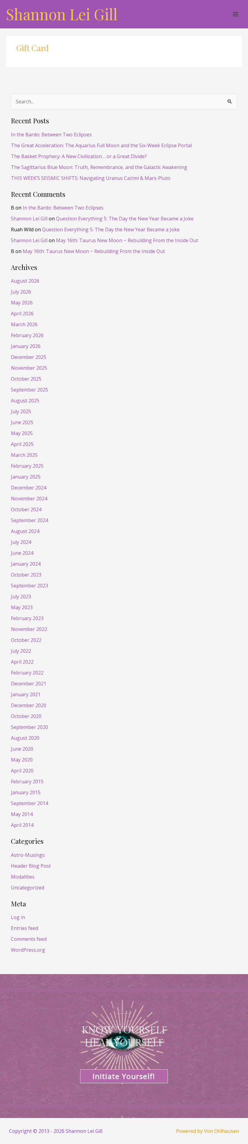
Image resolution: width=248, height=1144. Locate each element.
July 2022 (21, 651)
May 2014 (22, 814)
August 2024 (25, 531)
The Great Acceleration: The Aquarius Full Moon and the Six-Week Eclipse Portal (101, 145)
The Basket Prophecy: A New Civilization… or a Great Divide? (79, 156)
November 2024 (29, 498)
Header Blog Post (31, 866)
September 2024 (29, 520)
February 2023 (27, 618)
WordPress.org (28, 950)
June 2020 (22, 749)
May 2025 (22, 433)
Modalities (22, 876)
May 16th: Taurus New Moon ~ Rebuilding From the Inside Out (127, 240)
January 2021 (26, 694)
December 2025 (28, 357)
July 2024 (21, 542)
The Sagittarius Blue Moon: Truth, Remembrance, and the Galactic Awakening (99, 167)
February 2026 (27, 335)
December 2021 (28, 683)
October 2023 (26, 574)
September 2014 (29, 803)
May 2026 (22, 302)
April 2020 (22, 770)
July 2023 (21, 596)
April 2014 (22, 825)
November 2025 (29, 368)
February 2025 (27, 466)
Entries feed (24, 928)
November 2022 (29, 629)
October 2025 (26, 378)
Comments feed (29, 939)
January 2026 (26, 346)
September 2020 (29, 727)
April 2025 (22, 444)
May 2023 (22, 607)
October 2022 (26, 640)
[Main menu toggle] (235, 14)
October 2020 (26, 716)
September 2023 (29, 585)
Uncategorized (27, 887)
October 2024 (26, 509)
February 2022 (27, 672)
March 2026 (24, 324)
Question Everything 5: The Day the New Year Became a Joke (125, 218)
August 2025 (25, 400)
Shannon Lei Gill (61, 14)
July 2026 (21, 291)
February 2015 (27, 781)
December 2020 (28, 705)
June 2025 (22, 422)
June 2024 (22, 553)
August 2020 (25, 738)
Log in (18, 917)
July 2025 (21, 411)
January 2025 (26, 476)
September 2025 (29, 389)
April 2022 (22, 661)
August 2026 (25, 281)
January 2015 (26, 792)
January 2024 (26, 564)
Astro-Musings (28, 855)
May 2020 (22, 759)
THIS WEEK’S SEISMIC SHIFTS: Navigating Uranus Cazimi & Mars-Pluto (90, 178)
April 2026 (22, 313)
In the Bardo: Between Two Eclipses (51, 134)
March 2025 (24, 455)
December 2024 (28, 487)
